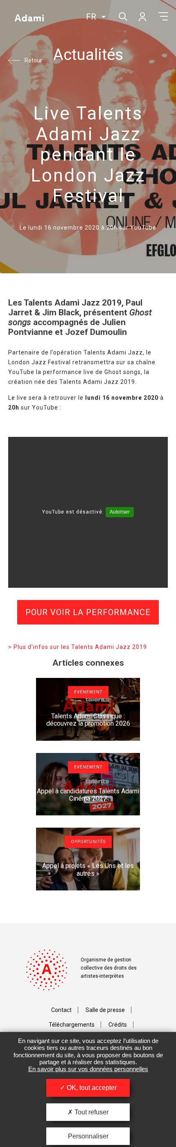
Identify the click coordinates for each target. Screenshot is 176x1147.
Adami (29, 17)
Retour (33, 60)
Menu (163, 16)
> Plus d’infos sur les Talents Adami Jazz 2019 (77, 647)
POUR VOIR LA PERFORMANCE (88, 612)
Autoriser (120, 512)
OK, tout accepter (91, 1087)
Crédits (117, 1024)
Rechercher (122, 15)
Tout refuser (90, 1112)
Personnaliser (88, 1136)
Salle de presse (105, 1010)
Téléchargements (72, 1024)
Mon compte (142, 16)
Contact (61, 1010)
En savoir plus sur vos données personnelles (88, 1068)
